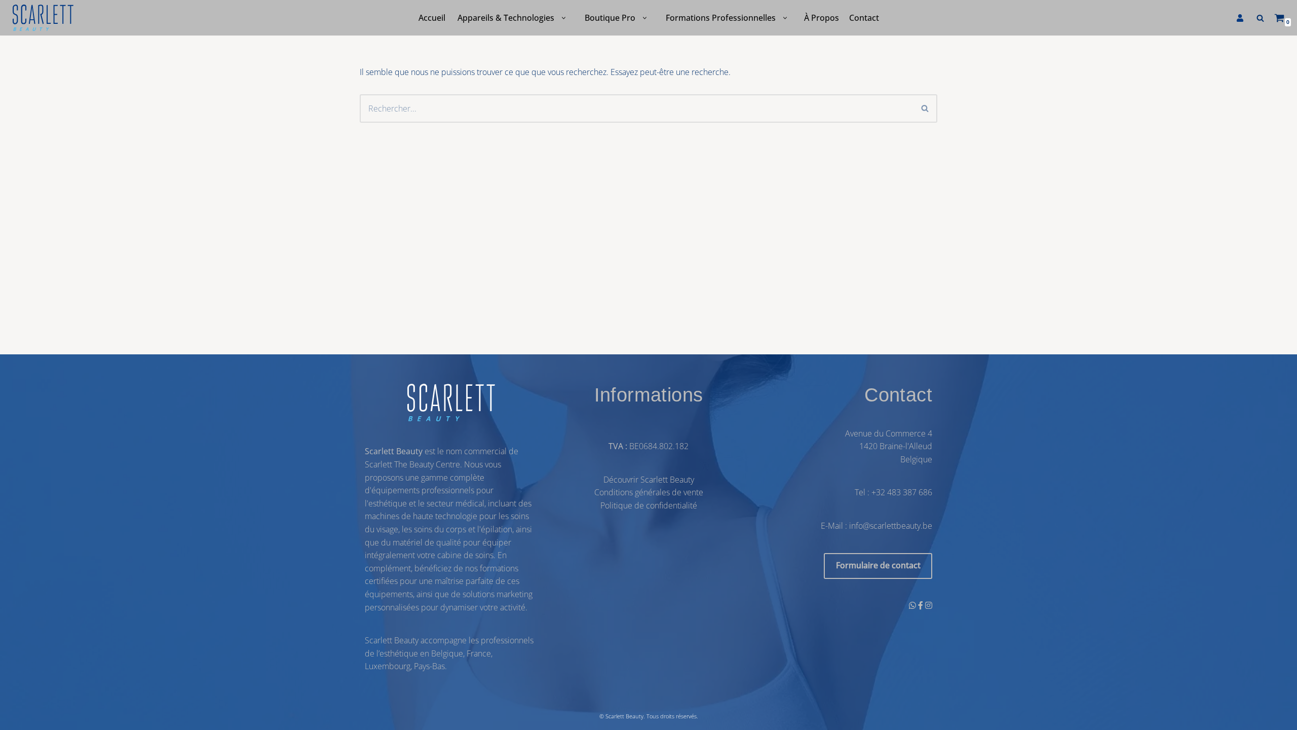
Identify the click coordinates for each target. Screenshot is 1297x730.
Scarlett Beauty (624, 716)
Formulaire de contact (878, 565)
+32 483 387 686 (901, 492)
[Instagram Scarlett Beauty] (928, 605)
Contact (864, 17)
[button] (563, 18)
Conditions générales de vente (648, 492)
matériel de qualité (427, 542)
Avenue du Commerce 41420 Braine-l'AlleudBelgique (888, 446)
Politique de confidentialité (648, 505)
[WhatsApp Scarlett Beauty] (913, 605)
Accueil (431, 17)
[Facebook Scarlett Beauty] (921, 605)
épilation (496, 529)
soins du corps (440, 529)
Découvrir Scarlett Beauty (648, 479)
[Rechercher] (1260, 18)
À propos (821, 17)
